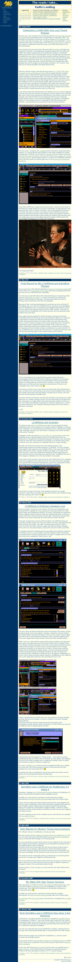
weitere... (66, 20)
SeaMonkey (53, 15)
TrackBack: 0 (22, 274)
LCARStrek (42, 151)
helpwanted (37, 871)
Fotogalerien (6, 17)
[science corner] (7, 14)
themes (61, 273)
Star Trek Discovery (57, 42)
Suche (5, 22)
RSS (67, 957)
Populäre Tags (38, 15)
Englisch (58, 19)
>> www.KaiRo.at (6, 25)
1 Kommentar (67, 273)
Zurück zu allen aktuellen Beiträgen (44, 13)
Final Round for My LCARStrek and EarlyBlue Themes (45, 284)
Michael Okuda (31, 56)
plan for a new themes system (58, 289)
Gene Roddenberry (46, 59)
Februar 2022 (65, 18)
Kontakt (5, 21)
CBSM (69, 961)
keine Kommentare (57, 497)
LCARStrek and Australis (45, 422)
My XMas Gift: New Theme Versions (45, 882)
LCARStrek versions (58, 940)
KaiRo (22, 273)
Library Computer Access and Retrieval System (44, 72)
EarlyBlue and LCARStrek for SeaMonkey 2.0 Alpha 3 (45, 788)
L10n (34, 17)
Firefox (44, 17)
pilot (26, 41)
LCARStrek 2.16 (30, 765)
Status (39, 17)
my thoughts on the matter (39, 291)
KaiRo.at (68, 960)
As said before (23, 898)
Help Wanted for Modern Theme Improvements (45, 829)
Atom (70, 957)
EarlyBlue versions (43, 940)
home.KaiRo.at (7, 7)
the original (56, 49)
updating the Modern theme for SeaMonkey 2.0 (51, 835)
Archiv (65, 10)
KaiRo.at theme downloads (39, 799)
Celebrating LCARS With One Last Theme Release (45, 31)
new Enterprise (61, 39)
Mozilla (45, 15)
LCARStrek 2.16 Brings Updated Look (45, 506)
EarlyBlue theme (38, 886)
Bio (4, 9)
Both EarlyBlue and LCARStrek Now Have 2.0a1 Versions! (45, 914)
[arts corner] (6, 12)
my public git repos (28, 816)
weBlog (5, 11)
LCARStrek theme (41, 425)
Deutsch (51, 19)
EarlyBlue (36, 412)
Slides (5, 16)
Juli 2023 (66, 15)
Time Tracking (7, 19)
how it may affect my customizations (50, 435)
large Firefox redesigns (26, 156)
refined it (49, 154)
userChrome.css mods (31, 297)
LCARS (58, 71)
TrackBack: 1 (22, 954)
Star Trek (57, 273)
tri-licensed (35, 898)
